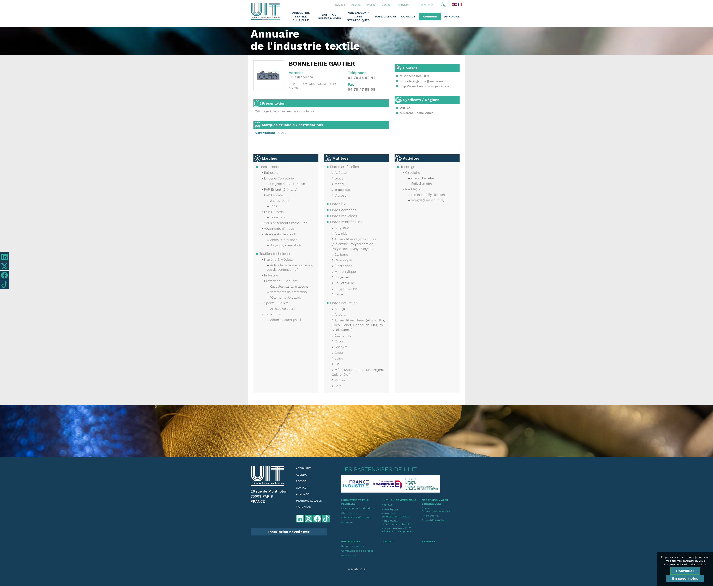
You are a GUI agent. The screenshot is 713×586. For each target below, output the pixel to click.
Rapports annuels (352, 546)
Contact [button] (408, 16)
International (430, 515)
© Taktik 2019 (356, 569)
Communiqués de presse (357, 550)
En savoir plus (685, 578)
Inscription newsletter (289, 532)
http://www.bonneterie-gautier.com (426, 86)
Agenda (356, 4)
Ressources (348, 555)
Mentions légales (309, 500)
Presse (371, 4)
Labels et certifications (356, 517)
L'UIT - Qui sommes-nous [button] (329, 16)
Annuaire (403, 4)
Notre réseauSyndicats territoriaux (396, 515)
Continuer (685, 571)
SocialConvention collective (436, 509)
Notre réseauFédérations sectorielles (397, 522)
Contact (386, 4)
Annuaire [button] (452, 16)
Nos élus (387, 504)
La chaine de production (357, 508)
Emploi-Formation (433, 520)
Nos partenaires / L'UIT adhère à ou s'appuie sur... (399, 530)
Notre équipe (390, 509)
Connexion (303, 507)
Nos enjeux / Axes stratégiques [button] (358, 16)
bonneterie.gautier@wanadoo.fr (423, 81)
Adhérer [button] (430, 16)
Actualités (339, 4)
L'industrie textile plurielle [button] (301, 16)
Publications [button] (386, 16)
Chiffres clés (349, 512)
